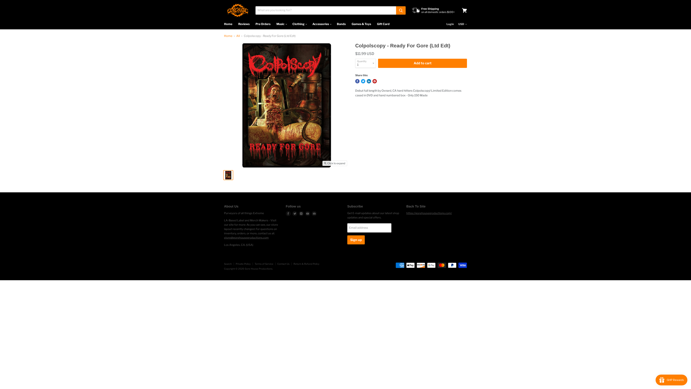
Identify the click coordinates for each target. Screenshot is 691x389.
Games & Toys (361, 24)
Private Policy (243, 263)
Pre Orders (263, 24)
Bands (341, 24)
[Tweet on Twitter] (363, 81)
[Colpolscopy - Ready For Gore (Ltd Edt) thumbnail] (228, 175)
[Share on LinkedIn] (369, 81)
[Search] (401, 10)
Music (280, 24)
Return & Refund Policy (306, 263)
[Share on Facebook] (357, 81)
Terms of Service (264, 263)
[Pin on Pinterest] (374, 81)
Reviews (244, 24)
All (238, 36)
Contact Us (283, 263)
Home (228, 24)
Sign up (356, 240)
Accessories (320, 24)
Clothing (298, 24)
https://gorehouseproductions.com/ (429, 213)
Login (450, 24)
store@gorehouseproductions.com (246, 237)
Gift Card (383, 24)
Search (228, 263)
